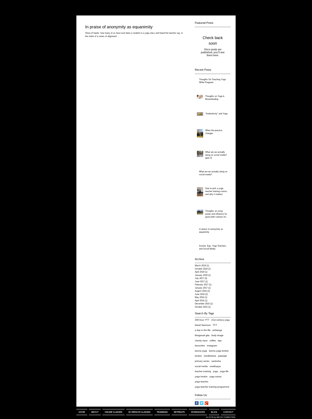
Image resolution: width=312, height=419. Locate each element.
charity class (201, 340)
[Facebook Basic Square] (197, 403)
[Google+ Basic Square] (206, 403)
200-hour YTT (202, 320)
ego (220, 340)
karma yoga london (219, 350)
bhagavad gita (202, 335)
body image (217, 335)
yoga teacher (201, 381)
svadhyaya (215, 366)
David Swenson (203, 325)
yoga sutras (215, 376)
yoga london (201, 376)
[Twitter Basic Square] (201, 403)
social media (201, 366)
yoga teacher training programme (212, 386)
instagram (212, 345)
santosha (216, 361)
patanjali (222, 356)
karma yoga (201, 350)
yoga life (224, 371)
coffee (212, 340)
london (198, 356)
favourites (200, 345)
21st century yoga (220, 320)
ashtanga (217, 330)
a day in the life (202, 330)
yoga (215, 371)
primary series (202, 361)
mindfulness (210, 356)
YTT (215, 325)
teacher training (203, 371)
